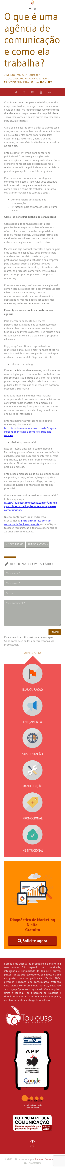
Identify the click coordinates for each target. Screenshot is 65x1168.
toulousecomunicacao (19, 78)
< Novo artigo (15, 544)
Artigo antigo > (38, 544)
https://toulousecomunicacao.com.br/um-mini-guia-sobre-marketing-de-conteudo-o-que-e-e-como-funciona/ (31, 506)
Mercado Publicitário (18, 82)
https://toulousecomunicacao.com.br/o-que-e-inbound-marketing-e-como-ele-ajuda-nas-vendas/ (30, 431)
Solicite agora (34, 940)
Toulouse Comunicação (47, 1159)
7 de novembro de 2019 (19, 74)
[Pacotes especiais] (32, 1123)
